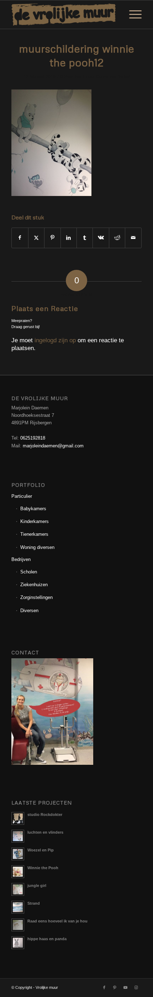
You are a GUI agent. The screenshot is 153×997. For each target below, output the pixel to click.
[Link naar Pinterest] (115, 987)
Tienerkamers (34, 534)
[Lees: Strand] (17, 907)
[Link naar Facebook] (104, 987)
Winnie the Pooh (42, 868)
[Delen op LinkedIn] (68, 237)
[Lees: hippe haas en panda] (17, 942)
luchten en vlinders (45, 832)
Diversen (29, 610)
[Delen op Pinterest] (52, 237)
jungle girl (36, 885)
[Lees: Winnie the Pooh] (17, 871)
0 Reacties (70, 76)
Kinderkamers (34, 521)
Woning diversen (37, 547)
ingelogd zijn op (55, 340)
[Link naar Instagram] (136, 987)
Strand (33, 903)
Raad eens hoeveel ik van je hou (57, 921)
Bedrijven (21, 559)
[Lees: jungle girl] (17, 889)
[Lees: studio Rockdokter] (17, 818)
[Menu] (132, 14)
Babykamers (33, 508)
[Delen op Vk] (101, 237)
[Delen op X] (36, 237)
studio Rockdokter (44, 814)
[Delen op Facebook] (20, 237)
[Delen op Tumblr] (85, 237)
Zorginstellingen (36, 597)
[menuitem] (132, 14)
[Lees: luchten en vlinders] (17, 836)
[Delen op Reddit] (117, 237)
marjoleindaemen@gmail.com (53, 445)
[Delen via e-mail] (133, 237)
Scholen (28, 571)
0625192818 (32, 438)
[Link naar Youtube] (125, 987)
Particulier (21, 496)
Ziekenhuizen (34, 584)
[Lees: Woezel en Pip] (17, 854)
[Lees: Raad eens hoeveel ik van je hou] (17, 925)
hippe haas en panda (47, 939)
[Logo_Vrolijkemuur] (63, 14)
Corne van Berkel (113, 76)
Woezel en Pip (40, 850)
